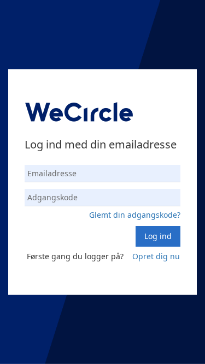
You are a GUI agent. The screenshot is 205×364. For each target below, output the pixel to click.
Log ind (158, 236)
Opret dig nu (156, 256)
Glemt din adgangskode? (134, 215)
